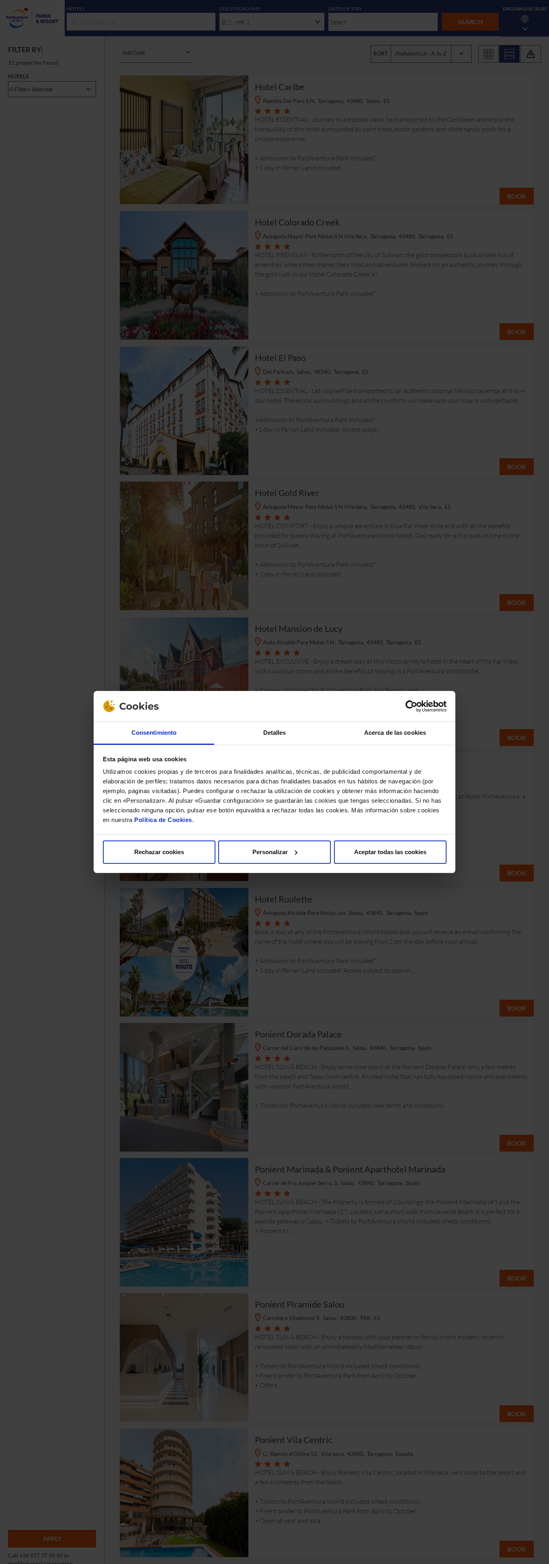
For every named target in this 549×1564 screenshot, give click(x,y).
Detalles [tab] (274, 732)
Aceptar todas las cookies (390, 852)
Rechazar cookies (159, 852)
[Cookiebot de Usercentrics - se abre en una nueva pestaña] (411, 706)
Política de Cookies (163, 819)
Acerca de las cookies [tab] (395, 732)
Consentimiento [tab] (153, 732)
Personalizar (270, 852)
